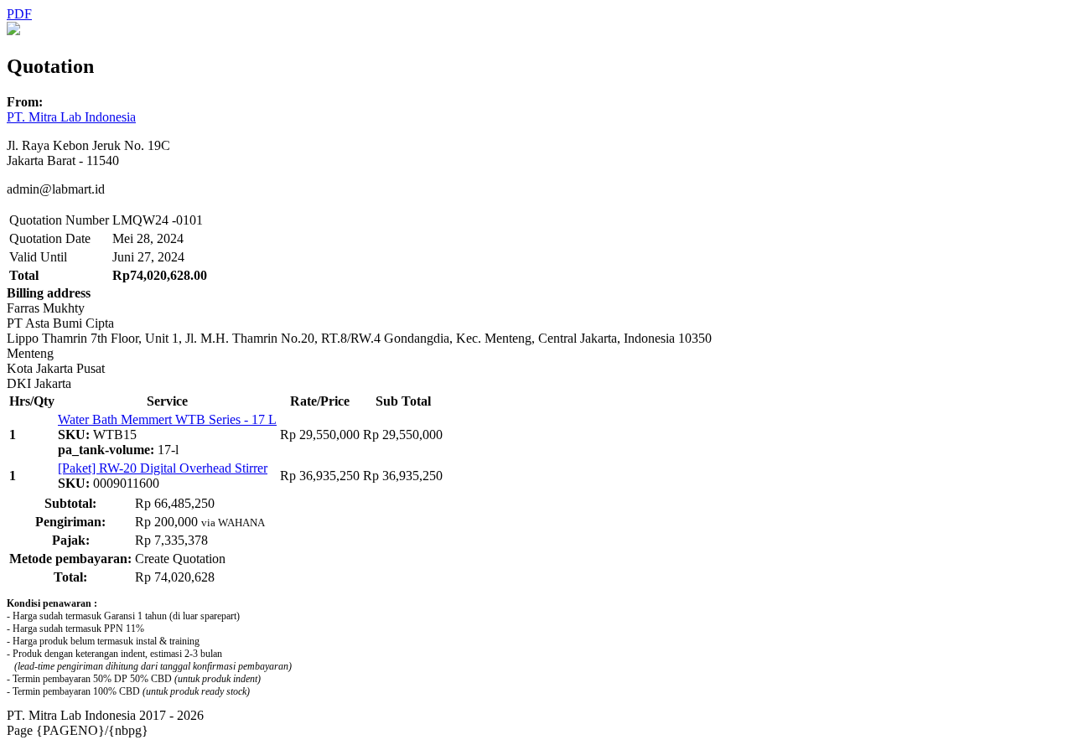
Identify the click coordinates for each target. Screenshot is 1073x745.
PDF (19, 14)
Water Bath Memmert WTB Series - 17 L (167, 419)
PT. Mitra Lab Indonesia (71, 117)
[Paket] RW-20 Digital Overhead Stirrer (162, 468)
